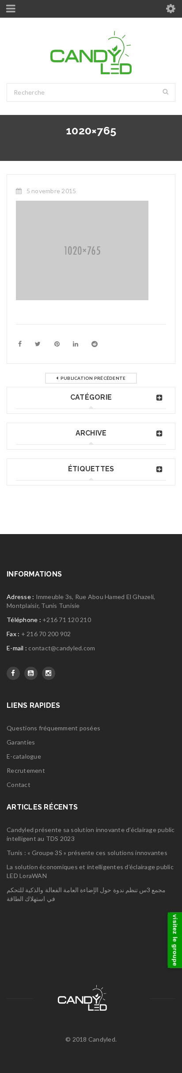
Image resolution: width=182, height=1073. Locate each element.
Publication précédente (93, 378)
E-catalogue (24, 756)
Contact (18, 784)
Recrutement (26, 770)
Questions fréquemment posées (53, 728)
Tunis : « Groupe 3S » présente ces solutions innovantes (87, 852)
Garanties (21, 742)
